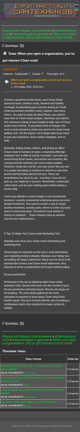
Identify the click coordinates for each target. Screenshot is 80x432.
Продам (27, 385)
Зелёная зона (30, 373)
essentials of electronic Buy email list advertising (29, 402)
